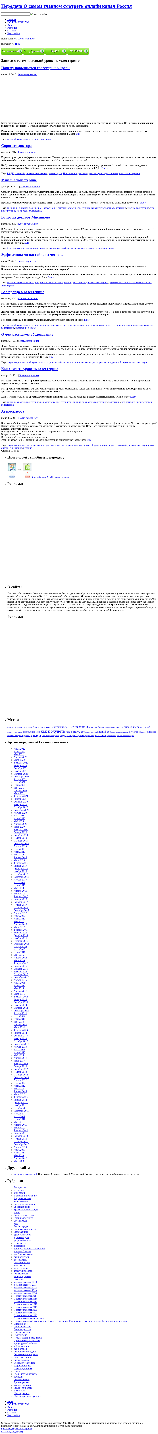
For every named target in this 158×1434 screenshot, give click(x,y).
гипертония (16, 448)
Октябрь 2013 (21, 1041)
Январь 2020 (20, 832)
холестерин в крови (25, 328)
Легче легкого (21, 1273)
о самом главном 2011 (25, 1284)
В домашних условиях (25, 1195)
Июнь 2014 (19, 1019)
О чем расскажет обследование (27, 334)
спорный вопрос (22, 1365)
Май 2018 (19, 888)
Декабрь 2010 (21, 1136)
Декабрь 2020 (21, 801)
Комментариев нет (27, 74)
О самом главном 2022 (25, 1315)
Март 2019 (19, 860)
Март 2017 (19, 927)
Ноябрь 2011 (20, 1105)
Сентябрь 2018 (21, 877)
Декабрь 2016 (21, 935)
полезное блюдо (13, 736)
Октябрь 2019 (21, 840)
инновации (19, 1245)
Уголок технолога (23, 1387)
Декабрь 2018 (21, 868)
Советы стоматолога (24, 1362)
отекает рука (55, 173)
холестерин (46, 139)
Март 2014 (19, 1027)
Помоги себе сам (22, 1326)
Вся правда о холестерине (22, 292)
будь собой (19, 1193)
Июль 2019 (19, 849)
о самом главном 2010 (25, 1282)
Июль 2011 (19, 1116)
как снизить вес (75, 731)
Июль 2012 (19, 1083)
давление (111, 727)
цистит (113, 736)
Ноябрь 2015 (20, 971)
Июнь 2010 (19, 1152)
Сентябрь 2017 (21, 910)
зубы (149, 727)
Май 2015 (19, 988)
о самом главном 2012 (25, 1287)
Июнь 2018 (19, 885)
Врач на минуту (22, 1206)
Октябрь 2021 (21, 773)
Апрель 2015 (20, 991)
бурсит (10, 248)
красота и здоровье (23, 1271)
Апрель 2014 (20, 1024)
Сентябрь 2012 (21, 1077)
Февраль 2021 (21, 796)
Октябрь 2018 (21, 874)
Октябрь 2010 (21, 1141)
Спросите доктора (16, 146)
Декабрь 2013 (21, 1035)
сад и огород (20, 1348)
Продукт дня (20, 1335)
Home (10, 1401)
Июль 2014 (19, 1016)
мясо (113, 732)
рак (44, 735)
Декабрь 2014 (21, 1002)
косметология (21, 1268)
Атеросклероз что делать (70, 445)
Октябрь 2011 (21, 1108)
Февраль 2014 (21, 1030)
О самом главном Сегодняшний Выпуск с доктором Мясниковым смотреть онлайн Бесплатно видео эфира (70, 1321)
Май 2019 (19, 854)
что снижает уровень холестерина (90, 282)
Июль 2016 (19, 949)
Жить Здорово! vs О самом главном (50, 477)
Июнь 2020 (19, 818)
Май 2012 (19, 1088)
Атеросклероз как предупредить (39, 445)
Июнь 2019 (19, 851)
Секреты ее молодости (25, 1351)
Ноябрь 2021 (20, 771)
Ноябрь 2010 (20, 1138)
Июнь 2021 (19, 785)
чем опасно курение (129, 173)
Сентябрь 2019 (21, 843)
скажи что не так (22, 1357)
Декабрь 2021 (21, 768)
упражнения (89, 736)
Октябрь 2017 (21, 907)
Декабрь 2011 (21, 1102)
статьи (17, 1371)
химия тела (19, 1390)
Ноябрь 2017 (20, 904)
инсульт (27, 731)
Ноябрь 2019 (20, 838)
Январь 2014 (20, 1033)
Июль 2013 (19, 1049)
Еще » (79, 133)
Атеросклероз (12, 411)
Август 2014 (20, 1013)
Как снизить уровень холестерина (29, 369)
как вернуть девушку (12, 1431)
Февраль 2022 (21, 762)
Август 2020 (20, 812)
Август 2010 (20, 1147)
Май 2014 (19, 1021)
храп (109, 736)
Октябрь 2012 (21, 1074)
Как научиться (21, 1257)
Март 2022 (19, 760)
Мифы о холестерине (19, 180)
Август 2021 (20, 779)
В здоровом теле (22, 1198)
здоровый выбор (22, 1234)
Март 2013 (19, 1060)
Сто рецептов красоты (25, 1374)
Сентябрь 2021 (21, 776)
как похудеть (53, 731)
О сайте (11, 30)
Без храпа (19, 1190)
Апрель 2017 (20, 924)
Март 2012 (19, 1094)
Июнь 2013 (19, 1052)
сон (68, 735)
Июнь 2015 (19, 985)
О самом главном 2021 (25, 1312)
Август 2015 (20, 980)
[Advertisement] (27, 97)
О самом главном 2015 (25, 1296)
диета (136, 726)
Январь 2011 (20, 1133)
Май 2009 (19, 1161)
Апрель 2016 (20, 957)
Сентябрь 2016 (21, 943)
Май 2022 (19, 754)
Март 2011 (19, 1127)
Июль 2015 (19, 982)
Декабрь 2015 (21, 968)
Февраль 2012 (21, 1097)
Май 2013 (19, 1055)
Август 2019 (20, 846)
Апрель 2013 (20, 1058)
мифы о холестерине (138, 208)
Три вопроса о (21, 1382)
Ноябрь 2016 (20, 938)
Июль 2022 (19, 748)
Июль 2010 (19, 1149)
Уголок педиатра (22, 1385)
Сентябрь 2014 (21, 1010)
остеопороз (135, 732)
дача (16, 1223)
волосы (69, 727)
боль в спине (39, 727)
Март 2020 (19, 826)
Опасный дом (21, 1323)
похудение (25, 735)
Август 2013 (20, 1046)
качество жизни (22, 1262)
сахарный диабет (52, 736)
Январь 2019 (20, 865)
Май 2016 (19, 955)
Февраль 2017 (21, 929)
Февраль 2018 (21, 896)
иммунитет (18, 732)
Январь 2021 (20, 799)
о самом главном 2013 (25, 1290)
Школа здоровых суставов (27, 1396)
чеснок (67, 282)
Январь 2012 (20, 1099)
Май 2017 (19, 921)
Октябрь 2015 (21, 974)
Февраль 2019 (21, 863)
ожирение (125, 732)
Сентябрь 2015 (21, 977)
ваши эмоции (21, 1201)
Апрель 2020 (20, 824)
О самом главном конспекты (29, 1318)
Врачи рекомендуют (24, 1215)
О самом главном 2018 (25, 1304)
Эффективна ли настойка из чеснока (32, 255)
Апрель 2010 (20, 1158)
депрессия (119, 727)
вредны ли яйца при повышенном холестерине (32, 208)
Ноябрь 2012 (20, 1072)
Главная (11, 19)
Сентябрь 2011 (21, 1111)
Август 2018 (20, 879)
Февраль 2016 (21, 963)
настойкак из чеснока (51, 282)
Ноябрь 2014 (20, 1005)
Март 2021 (19, 793)
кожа (87, 732)
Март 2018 (19, 893)
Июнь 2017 (19, 918)
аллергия (11, 727)
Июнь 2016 (19, 952)
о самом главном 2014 (25, 1293)
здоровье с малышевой (25, 1174)
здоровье (142, 727)
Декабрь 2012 (21, 1069)
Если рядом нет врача (25, 1229)
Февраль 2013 (21, 1063)
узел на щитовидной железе (103, 173)
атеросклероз (14, 362)
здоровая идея (21, 1232)
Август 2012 (20, 1080)
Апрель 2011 (20, 1124)
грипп (105, 727)
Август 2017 (20, 913)
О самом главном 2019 (25, 1307)
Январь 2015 (20, 999)
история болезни (22, 1251)
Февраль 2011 (21, 1130)
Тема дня (18, 1376)
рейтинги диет (21, 1346)
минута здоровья (22, 1276)
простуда (36, 735)
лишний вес (103, 731)
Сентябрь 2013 (21, 1044)
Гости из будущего (23, 1218)
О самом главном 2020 (25, 1310)
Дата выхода (20, 1220)
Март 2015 (19, 994)
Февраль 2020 (21, 829)
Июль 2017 (19, 916)
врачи (17, 1212)
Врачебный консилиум (26, 1209)
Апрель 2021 (20, 790)
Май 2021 (19, 787)
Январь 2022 (20, 765)
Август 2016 (20, 946)
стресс (73, 735)
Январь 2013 (20, 1066)
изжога (10, 732)
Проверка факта (22, 1332)
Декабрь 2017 (21, 902)
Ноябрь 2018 (20, 871)
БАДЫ (10, 173)
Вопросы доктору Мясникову (26, 217)
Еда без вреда (21, 1226)
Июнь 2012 (19, 1085)
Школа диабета (21, 1393)
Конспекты (19, 1265)
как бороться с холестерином (55, 402)
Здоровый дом (21, 1237)
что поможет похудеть (125, 736)
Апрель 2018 (20, 890)
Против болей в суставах (27, 1340)
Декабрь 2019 (21, 835)
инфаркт (35, 732)
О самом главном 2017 (25, 1301)
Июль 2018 (19, 882)
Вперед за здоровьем (24, 1204)
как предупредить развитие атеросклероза (62, 325)
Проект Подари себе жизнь (28, 1337)
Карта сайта (13, 33)
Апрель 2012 (20, 1091)
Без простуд (20, 1187)
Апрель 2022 (20, 757)
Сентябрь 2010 (21, 1144)
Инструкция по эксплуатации (29, 1248)
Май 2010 (19, 1155)
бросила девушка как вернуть (16, 1428)
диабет (128, 726)
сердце (63, 735)
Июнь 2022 (19, 751)
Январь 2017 (20, 932)
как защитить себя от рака (62, 248)
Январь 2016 (20, 966)
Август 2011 (20, 1113)
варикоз (49, 727)
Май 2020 (19, 821)
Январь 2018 (20, 899)
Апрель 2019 (20, 857)
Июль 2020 (19, 815)
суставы (81, 736)
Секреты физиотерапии (26, 1354)
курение (27, 448)
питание (151, 731)
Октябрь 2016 (21, 941)
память (143, 732)
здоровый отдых (22, 1240)
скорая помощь (21, 1360)
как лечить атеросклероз (89, 362)
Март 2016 (19, 960)
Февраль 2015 (21, 996)
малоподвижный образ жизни (119, 362)
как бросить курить (65, 362)
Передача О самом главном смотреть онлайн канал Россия (66, 6)
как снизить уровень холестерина (108, 208)
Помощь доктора (22, 1329)
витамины (60, 726)
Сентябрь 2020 (21, 810)
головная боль (95, 727)
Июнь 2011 (19, 1119)
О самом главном (24, 38)
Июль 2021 (19, 782)
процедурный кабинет (25, 1343)
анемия (19, 727)
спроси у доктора (23, 1368)
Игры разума (20, 1243)
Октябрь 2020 (21, 807)
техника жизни (21, 1379)
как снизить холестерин (89, 248)
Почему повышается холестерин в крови (35, 68)
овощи (118, 732)
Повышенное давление (75, 173)
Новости (18, 1279)
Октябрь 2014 (21, 1007)
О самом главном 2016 (25, 1298)
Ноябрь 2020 (20, 804)
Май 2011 (19, 1122)
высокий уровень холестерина (23, 139)
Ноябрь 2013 (20, 1038)
